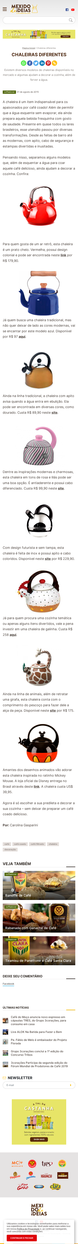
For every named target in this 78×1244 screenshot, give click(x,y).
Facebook (8, 983)
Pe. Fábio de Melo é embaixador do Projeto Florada (39, 1041)
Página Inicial (28, 48)
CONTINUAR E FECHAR (21, 1238)
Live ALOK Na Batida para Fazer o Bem (36, 1032)
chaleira (53, 844)
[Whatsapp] (23, 63)
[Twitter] (36, 63)
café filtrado (37, 844)
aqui (22, 336)
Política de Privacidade (28, 1229)
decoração (10, 849)
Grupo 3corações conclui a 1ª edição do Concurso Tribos (37, 1053)
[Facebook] (29, 63)
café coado (20, 844)
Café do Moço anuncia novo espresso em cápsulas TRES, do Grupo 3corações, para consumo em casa (38, 1020)
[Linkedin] (42, 63)
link (63, 255)
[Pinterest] (48, 63)
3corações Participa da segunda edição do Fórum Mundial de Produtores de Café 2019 (39, 1064)
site (55, 412)
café (7, 844)
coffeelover (9, 92)
